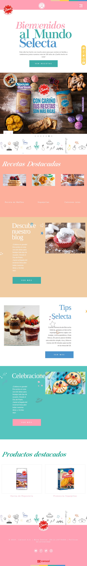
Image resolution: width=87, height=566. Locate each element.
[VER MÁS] (27, 278)
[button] (35, 136)
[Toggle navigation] (80, 6)
